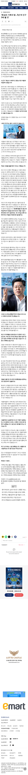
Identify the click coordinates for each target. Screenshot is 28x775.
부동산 (21, 8)
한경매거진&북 (4, 1)
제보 (17, 1)
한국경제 (3, 753)
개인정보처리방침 (5, 728)
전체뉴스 (3, 8)
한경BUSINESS (6, 12)
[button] (25, 1)
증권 (16, 8)
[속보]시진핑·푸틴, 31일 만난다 (11, 497)
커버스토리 (11, 8)
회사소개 (3, 725)
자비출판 (13, 1)
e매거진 (21, 1)
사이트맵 (18, 730)
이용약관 (21, 725)
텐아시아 (12, 755)
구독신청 (9, 595)
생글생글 (20, 755)
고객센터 (11, 730)
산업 (26, 8)
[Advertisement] (14, 624)
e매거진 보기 (19, 595)
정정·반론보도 (4, 730)
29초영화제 (12, 758)
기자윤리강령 (14, 728)
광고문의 (15, 725)
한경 (4, 720)
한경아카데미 (4, 755)
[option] (14, 658)
